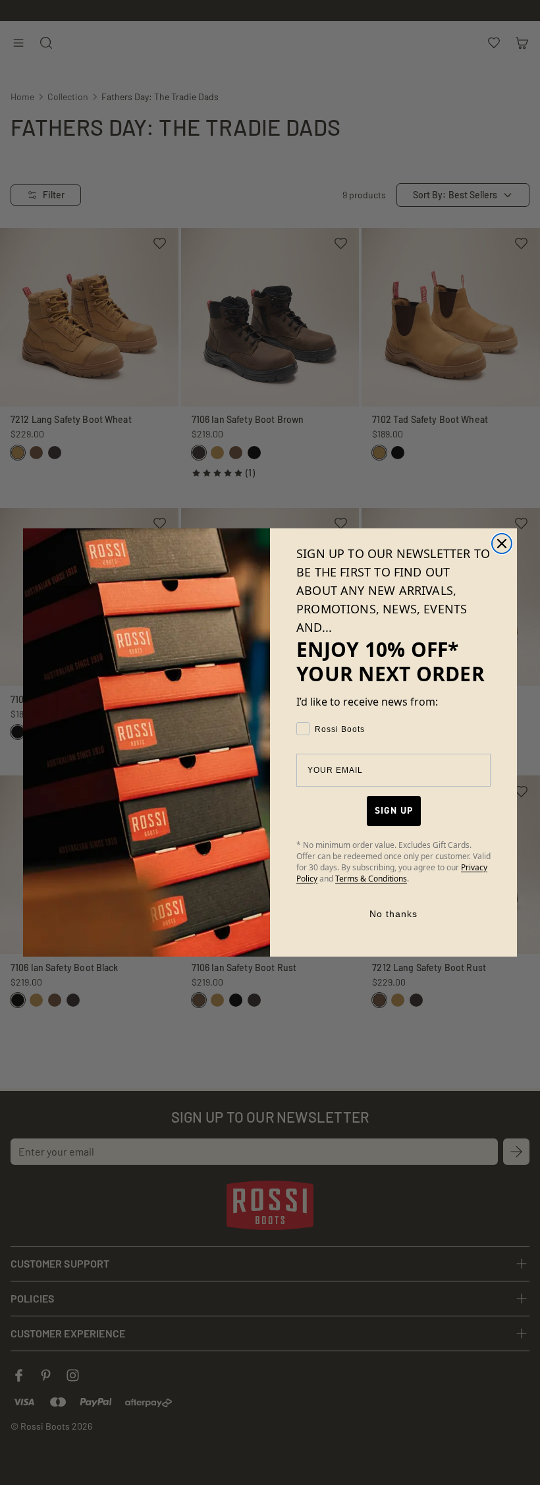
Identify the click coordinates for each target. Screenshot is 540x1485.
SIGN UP (394, 810)
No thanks (393, 914)
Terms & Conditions (371, 878)
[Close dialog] (502, 543)
